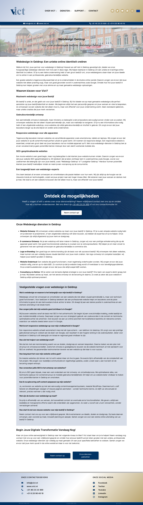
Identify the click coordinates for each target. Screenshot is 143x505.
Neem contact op (57, 456)
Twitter (101, 486)
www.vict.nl (44, 23)
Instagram (103, 497)
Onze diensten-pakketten (85, 455)
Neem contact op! (71, 213)
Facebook (102, 483)
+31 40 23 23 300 (99, 23)
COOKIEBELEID (71, 503)
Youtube (102, 490)
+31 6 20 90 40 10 (117, 23)
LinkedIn (102, 493)
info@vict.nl (30, 23)
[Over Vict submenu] (56, 10)
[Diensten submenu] (70, 10)
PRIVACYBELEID (24, 503)
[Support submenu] (85, 10)
